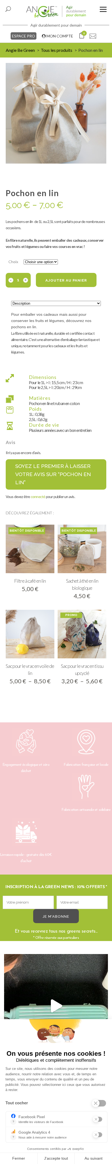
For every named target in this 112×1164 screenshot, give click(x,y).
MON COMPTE (59, 36)
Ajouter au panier (66, 280)
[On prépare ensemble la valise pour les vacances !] (56, 1006)
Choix (13, 261)
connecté (38, 496)
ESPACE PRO (23, 36)
